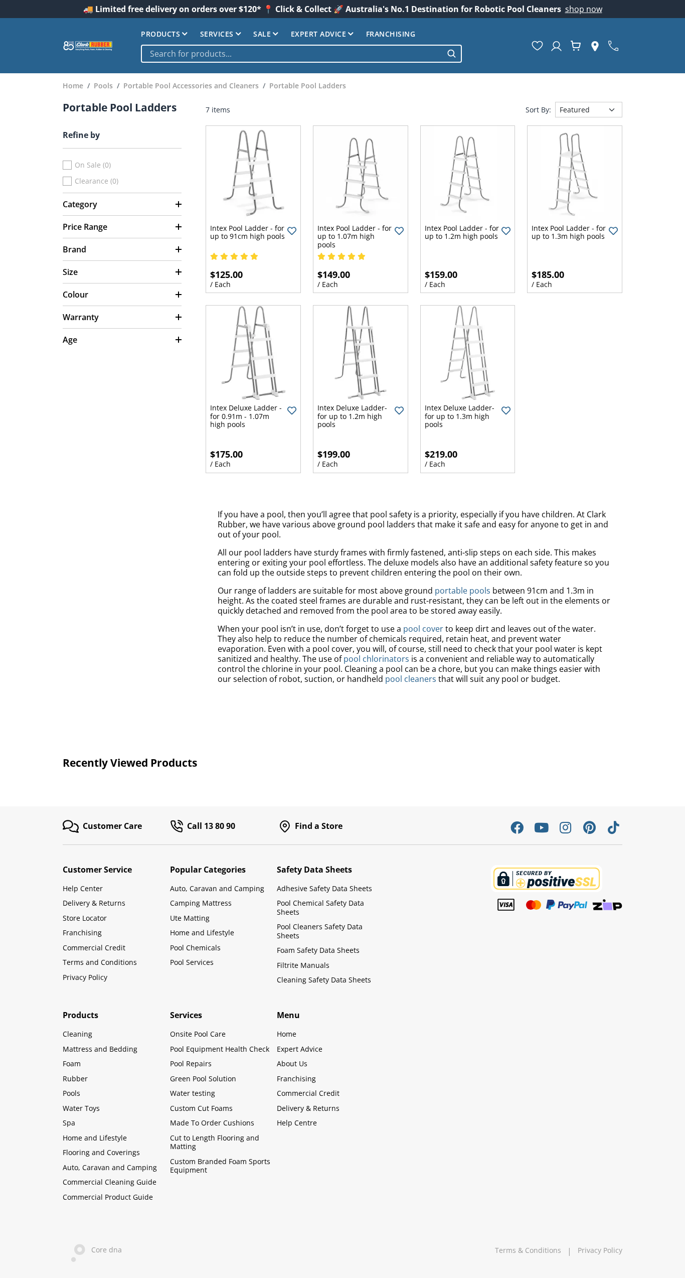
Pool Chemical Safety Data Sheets (320, 907)
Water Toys (81, 1108)
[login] (556, 45)
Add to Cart (253, 212)
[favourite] (537, 46)
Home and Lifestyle (202, 932)
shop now (583, 9)
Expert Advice (319, 34)
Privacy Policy (85, 977)
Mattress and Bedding (100, 1049)
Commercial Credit (94, 947)
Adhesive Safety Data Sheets (324, 888)
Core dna (103, 1250)
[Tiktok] (613, 827)
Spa (69, 1122)
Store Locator (85, 918)
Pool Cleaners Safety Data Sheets (320, 931)
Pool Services (192, 962)
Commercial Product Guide (108, 1197)
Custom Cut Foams (201, 1108)
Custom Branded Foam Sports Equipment (220, 1166)
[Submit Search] (451, 53)
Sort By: (538, 109)
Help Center (83, 888)
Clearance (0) (96, 181)
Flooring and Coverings (101, 1152)
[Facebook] (517, 827)
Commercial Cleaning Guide (109, 1182)
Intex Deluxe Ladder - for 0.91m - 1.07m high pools (246, 416)
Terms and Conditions (100, 962)
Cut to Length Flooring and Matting (214, 1142)
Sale (262, 34)
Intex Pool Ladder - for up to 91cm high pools (247, 232)
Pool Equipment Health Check (219, 1049)
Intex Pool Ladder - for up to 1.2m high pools (462, 232)
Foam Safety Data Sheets (318, 950)
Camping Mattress (201, 903)
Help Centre (297, 1122)
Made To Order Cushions (212, 1122)
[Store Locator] (595, 45)
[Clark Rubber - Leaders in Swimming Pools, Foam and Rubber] (88, 45)
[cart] (576, 46)
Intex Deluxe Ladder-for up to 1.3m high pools (459, 416)
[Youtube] (541, 827)
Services (217, 34)
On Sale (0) (93, 165)
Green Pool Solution (203, 1078)
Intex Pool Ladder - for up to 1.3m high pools (569, 232)
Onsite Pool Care (198, 1034)
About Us (292, 1063)
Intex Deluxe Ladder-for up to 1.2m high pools (352, 416)
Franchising (391, 34)
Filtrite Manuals (303, 965)
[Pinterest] (589, 827)
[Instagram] (565, 827)
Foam (72, 1063)
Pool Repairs (191, 1063)
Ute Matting (190, 918)
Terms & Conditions (528, 1250)
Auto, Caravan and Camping (217, 888)
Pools (71, 1093)
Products (160, 34)
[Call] (613, 45)
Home (286, 1034)
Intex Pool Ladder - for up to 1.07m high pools (354, 236)
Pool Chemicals (195, 947)
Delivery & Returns (94, 903)
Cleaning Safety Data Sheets (324, 979)
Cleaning (77, 1034)
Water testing (192, 1093)
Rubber (75, 1078)
